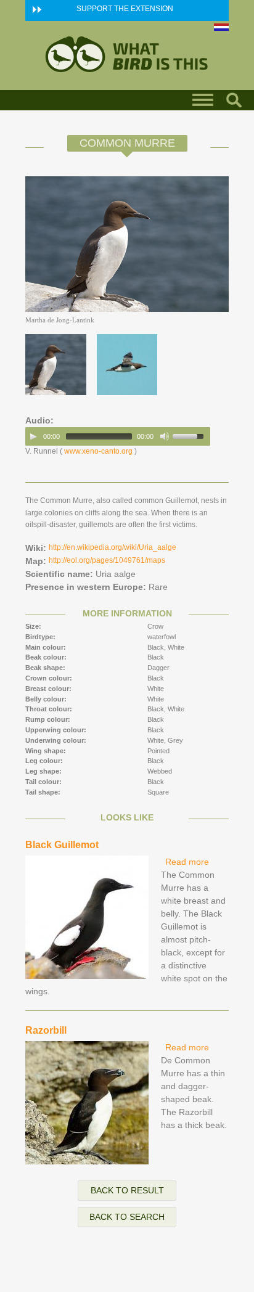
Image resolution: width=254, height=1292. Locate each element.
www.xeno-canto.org (98, 451)
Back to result (127, 1190)
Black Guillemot (62, 845)
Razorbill (46, 1030)
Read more (187, 862)
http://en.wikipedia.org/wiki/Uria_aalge (112, 547)
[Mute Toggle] (165, 436)
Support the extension (124, 8)
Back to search (127, 1217)
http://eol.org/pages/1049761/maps (107, 560)
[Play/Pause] (33, 436)
